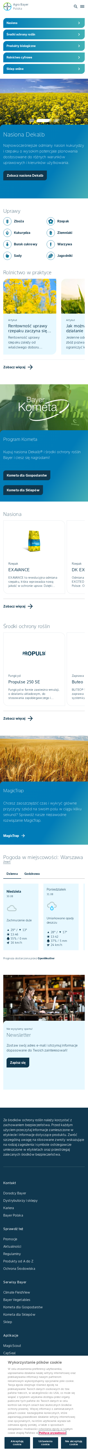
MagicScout (12, 1346)
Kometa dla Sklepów (19, 1314)
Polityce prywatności (52, 1433)
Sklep (7, 1322)
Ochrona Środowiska (19, 1269)
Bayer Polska (13, 1215)
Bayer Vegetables (16, 1300)
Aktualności (12, 1246)
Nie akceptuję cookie (73, 1442)
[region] (44, 1404)
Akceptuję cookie (17, 1442)
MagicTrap (14, 835)
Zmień (6, 861)
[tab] (12, 874)
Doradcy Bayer (14, 1193)
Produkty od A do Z (18, 1261)
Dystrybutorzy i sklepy (20, 1200)
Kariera (8, 1208)
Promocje (10, 1239)
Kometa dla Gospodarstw (23, 1307)
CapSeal (9, 1353)
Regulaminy (12, 1254)
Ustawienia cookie (45, 1442)
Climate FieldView (16, 1292)
